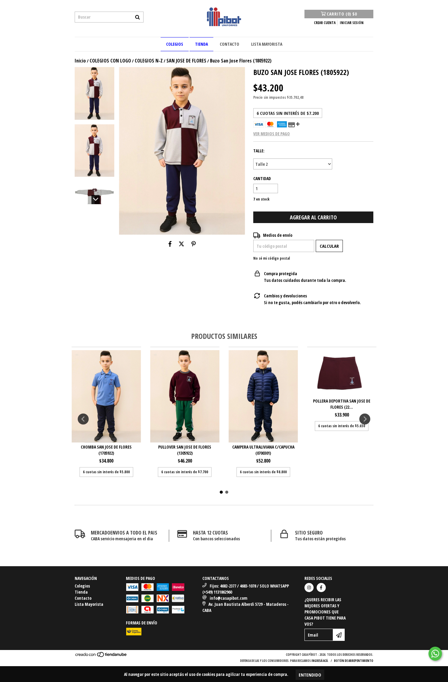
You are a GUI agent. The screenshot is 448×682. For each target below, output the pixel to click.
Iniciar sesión (352, 22)
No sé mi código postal (271, 258)
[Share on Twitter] (181, 244)
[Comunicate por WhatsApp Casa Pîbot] (435, 654)
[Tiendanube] (101, 656)
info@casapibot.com (228, 598)
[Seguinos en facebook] (321, 587)
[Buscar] (137, 17)
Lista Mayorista (266, 44)
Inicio (80, 60)
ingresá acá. (320, 661)
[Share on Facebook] (170, 244)
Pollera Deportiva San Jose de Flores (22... (341, 404)
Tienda (201, 44)
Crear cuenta (325, 22)
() (342, 14)
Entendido (310, 675)
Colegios (174, 44)
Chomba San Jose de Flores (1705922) (106, 450)
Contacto (229, 44)
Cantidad (262, 178)
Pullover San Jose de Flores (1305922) (184, 450)
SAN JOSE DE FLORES (186, 61)
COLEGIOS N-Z (149, 61)
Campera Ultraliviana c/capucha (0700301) (263, 450)
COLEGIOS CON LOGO (110, 61)
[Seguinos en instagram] (309, 587)
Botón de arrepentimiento (353, 661)
